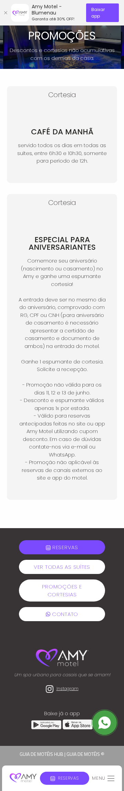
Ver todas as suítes (62, 567)
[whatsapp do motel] (104, 722)
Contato (64, 614)
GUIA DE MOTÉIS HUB (41, 754)
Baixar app (98, 13)
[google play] (47, 727)
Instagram (67, 688)
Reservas (68, 778)
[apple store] (78, 727)
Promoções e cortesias (62, 590)
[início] (23, 778)
